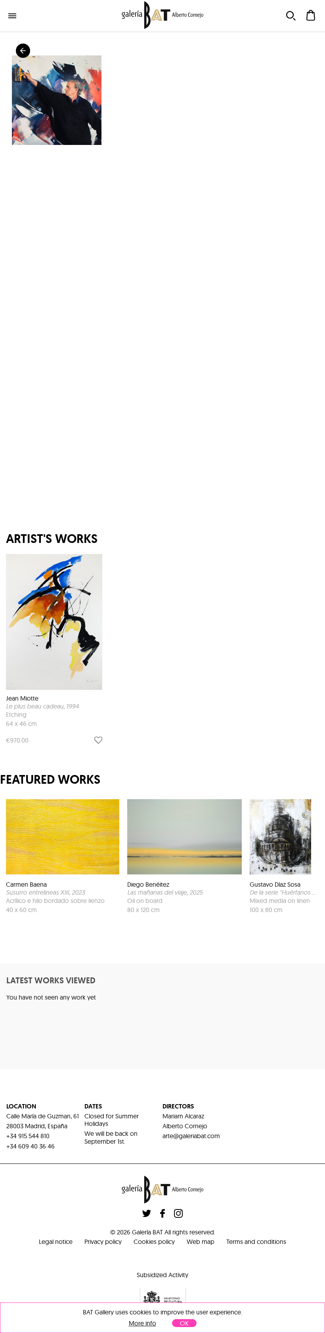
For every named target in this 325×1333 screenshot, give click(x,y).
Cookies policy (154, 1241)
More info (142, 1323)
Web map (200, 1241)
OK (184, 1323)
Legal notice (56, 1241)
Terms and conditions (256, 1241)
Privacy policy (103, 1241)
